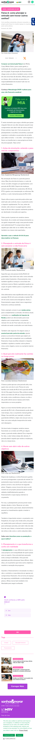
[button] (9, 738)
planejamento (7, 550)
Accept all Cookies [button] (8, 735)
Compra (6, 642)
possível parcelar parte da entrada (13, 333)
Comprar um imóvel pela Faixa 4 (12, 64)
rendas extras (25, 310)
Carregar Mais (17, 686)
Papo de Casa (5, 715)
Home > (5, 9)
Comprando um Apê (13, 9)
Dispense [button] (19, 735)
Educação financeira (20, 642)
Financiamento (8, 648)
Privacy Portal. (23, 730)
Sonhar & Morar (7, 2)
